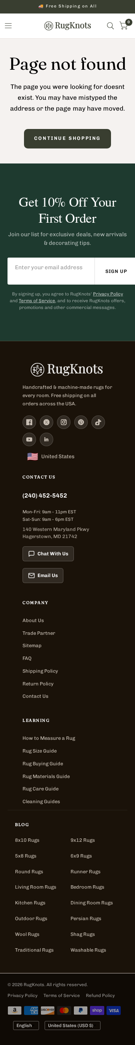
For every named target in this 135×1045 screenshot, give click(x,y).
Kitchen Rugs (30, 903)
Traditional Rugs (34, 950)
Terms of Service (37, 300)
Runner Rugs (85, 871)
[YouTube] (29, 439)
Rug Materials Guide (46, 776)
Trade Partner (38, 633)
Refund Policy (100, 995)
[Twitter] (46, 422)
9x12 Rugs (82, 840)
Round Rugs (29, 871)
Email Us (48, 575)
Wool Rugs (27, 934)
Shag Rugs (82, 934)
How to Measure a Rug (48, 738)
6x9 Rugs (81, 856)
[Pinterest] (81, 422)
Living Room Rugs (35, 887)
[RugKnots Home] (67, 369)
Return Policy (38, 684)
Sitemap (32, 645)
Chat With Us (53, 553)
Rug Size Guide (39, 751)
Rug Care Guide (40, 789)
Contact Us (35, 696)
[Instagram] (63, 422)
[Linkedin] (46, 439)
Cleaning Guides (41, 801)
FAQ (27, 658)
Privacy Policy (108, 294)
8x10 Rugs (27, 840)
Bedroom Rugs (87, 887)
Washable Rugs (88, 950)
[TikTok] (98, 422)
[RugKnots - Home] (67, 26)
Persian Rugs (85, 918)
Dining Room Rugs (91, 903)
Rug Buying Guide (42, 763)
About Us (33, 620)
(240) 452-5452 (44, 495)
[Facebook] (29, 422)
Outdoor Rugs (31, 918)
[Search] (110, 25)
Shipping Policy (40, 671)
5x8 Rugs (25, 856)
